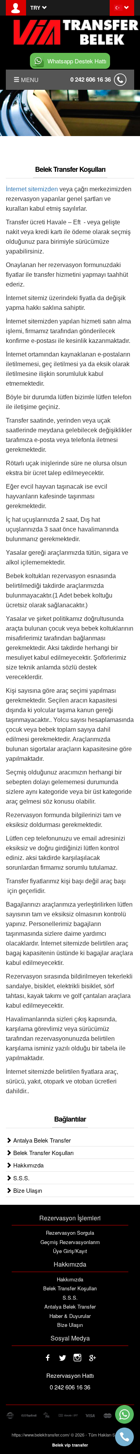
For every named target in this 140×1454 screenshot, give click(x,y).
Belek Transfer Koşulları (43, 1152)
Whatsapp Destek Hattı (76, 61)
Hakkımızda (28, 1165)
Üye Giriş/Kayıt (70, 1251)
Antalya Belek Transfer (41, 1140)
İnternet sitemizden (32, 189)
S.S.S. (21, 1178)
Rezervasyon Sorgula (70, 1232)
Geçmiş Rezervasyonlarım (70, 1242)
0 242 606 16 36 (90, 79)
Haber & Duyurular (70, 1315)
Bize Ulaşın (27, 1190)
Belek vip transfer (70, 1445)
